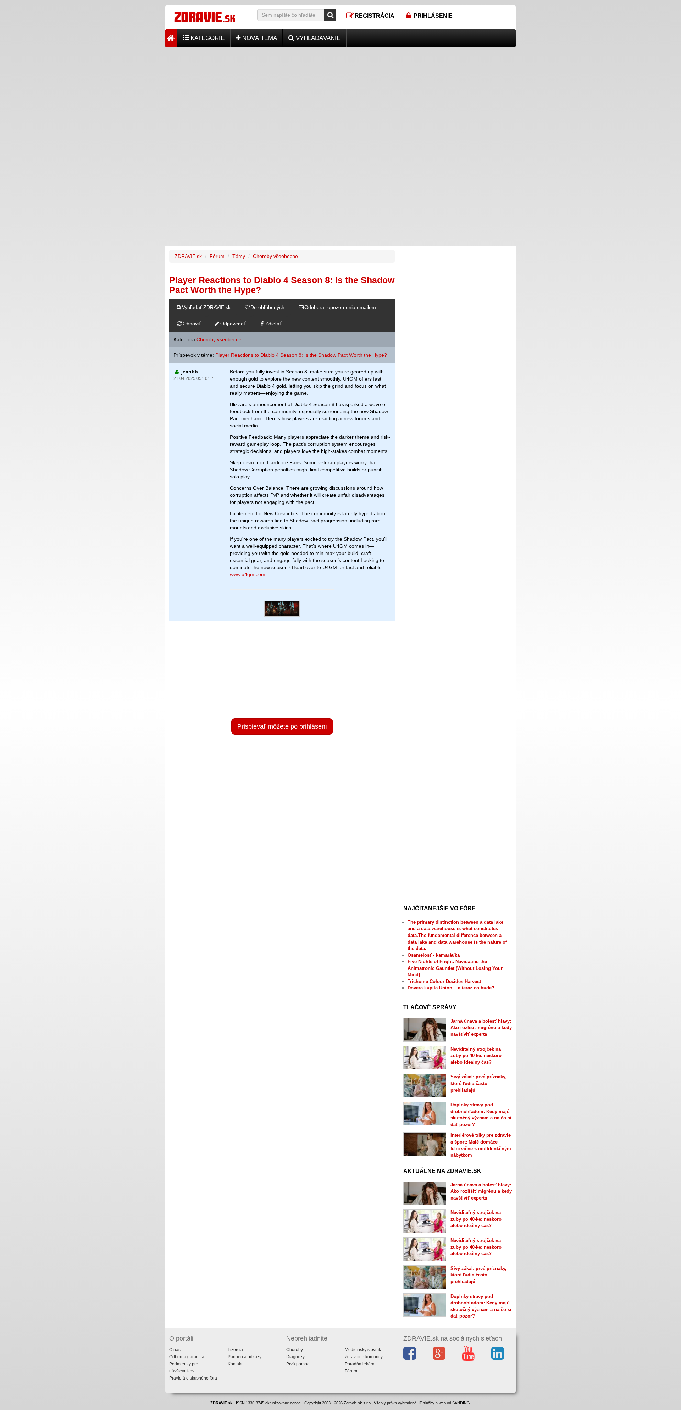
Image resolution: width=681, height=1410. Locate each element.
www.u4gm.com (247, 574)
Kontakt (235, 1363)
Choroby (294, 1349)
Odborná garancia (186, 1356)
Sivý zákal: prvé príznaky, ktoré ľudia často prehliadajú (478, 1083)
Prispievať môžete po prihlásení (282, 726)
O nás (175, 1349)
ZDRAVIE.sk (188, 256)
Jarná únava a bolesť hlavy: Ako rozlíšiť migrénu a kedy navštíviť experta (481, 1027)
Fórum (217, 256)
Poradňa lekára (360, 1363)
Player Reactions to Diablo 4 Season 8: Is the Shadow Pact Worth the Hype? (301, 355)
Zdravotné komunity (364, 1356)
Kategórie (207, 38)
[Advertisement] (340, 96)
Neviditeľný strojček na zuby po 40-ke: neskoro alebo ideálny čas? (476, 1055)
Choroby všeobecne (275, 256)
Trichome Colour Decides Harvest (444, 981)
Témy (238, 256)
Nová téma (258, 38)
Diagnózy (295, 1356)
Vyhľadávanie (317, 38)
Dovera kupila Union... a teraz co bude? (451, 987)
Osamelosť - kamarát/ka (434, 955)
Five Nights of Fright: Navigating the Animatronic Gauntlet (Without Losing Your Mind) (455, 968)
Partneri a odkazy (244, 1356)
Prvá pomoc (297, 1363)
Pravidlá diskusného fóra (193, 1378)
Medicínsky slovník (363, 1349)
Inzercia (235, 1349)
